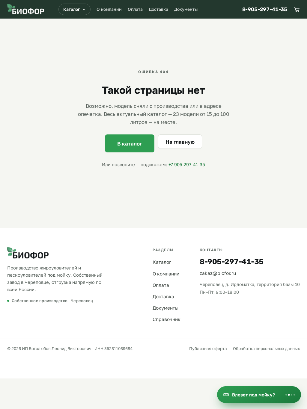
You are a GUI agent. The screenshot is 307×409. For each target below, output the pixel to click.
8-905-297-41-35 (264, 9)
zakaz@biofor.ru (218, 273)
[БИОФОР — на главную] (25, 9)
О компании (109, 9)
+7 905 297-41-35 (186, 164)
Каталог (71, 9)
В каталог (129, 143)
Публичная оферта (208, 348)
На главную (180, 142)
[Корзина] (297, 9)
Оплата (135, 9)
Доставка (158, 9)
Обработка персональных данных (266, 348)
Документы (186, 9)
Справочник (166, 319)
